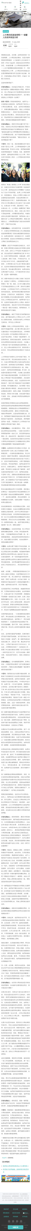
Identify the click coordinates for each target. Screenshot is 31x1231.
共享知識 (24, 1216)
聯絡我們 (6, 1209)
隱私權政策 (6, 1213)
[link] (15, 1178)
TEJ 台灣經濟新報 (23, 1194)
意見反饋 (15, 1209)
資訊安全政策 (16, 1213)
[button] (9, 1180)
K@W (10, 46)
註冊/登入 (26, 3)
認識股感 (6, 1216)
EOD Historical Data (6, 1196)
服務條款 (24, 1209)
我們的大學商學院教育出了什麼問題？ (16, 1166)
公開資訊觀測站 (15, 1196)
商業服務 (15, 1216)
